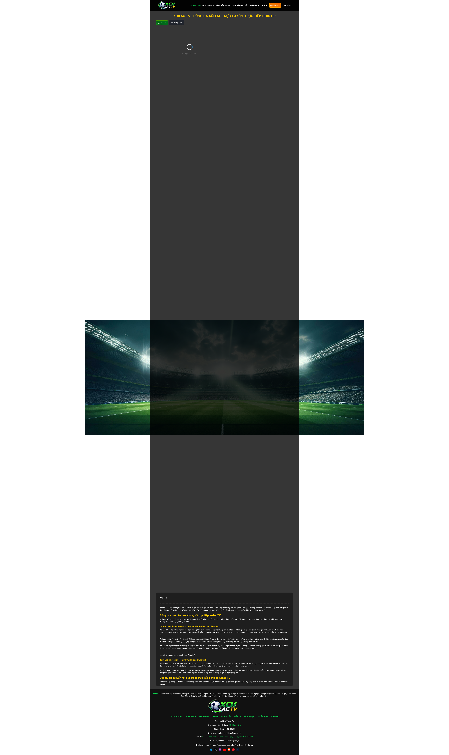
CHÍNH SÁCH (190, 717)
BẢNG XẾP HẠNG (222, 5)
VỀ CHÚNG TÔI (176, 717)
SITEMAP (275, 717)
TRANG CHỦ (195, 5)
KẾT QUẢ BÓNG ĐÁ (239, 5)
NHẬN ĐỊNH (254, 5)
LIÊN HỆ (215, 717)
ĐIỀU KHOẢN (204, 717)
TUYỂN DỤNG (262, 717)
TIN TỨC (264, 5)
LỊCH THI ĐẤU (208, 5)
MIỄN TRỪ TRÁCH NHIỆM (244, 717)
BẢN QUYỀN (226, 717)
